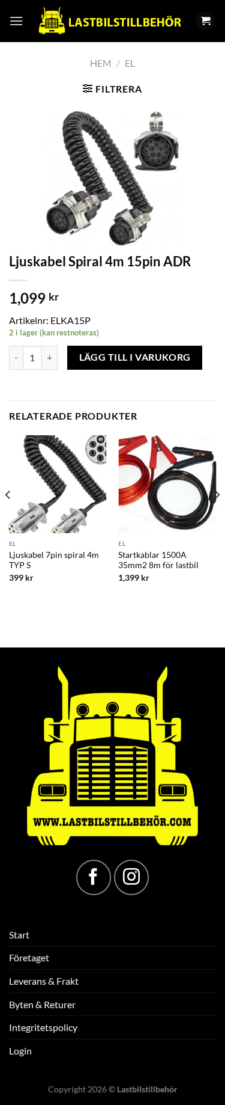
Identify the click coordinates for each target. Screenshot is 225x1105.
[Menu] (16, 20)
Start (19, 934)
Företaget (29, 957)
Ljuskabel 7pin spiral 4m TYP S (54, 560)
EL (130, 63)
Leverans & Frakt (44, 981)
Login (20, 1050)
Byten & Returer (42, 1004)
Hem (101, 63)
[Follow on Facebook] (93, 877)
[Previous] (8, 519)
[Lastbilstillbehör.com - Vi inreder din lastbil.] (109, 21)
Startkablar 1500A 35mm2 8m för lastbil (158, 560)
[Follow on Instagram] (131, 877)
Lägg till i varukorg (135, 357)
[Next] (217, 519)
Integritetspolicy (43, 1027)
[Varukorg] (205, 21)
